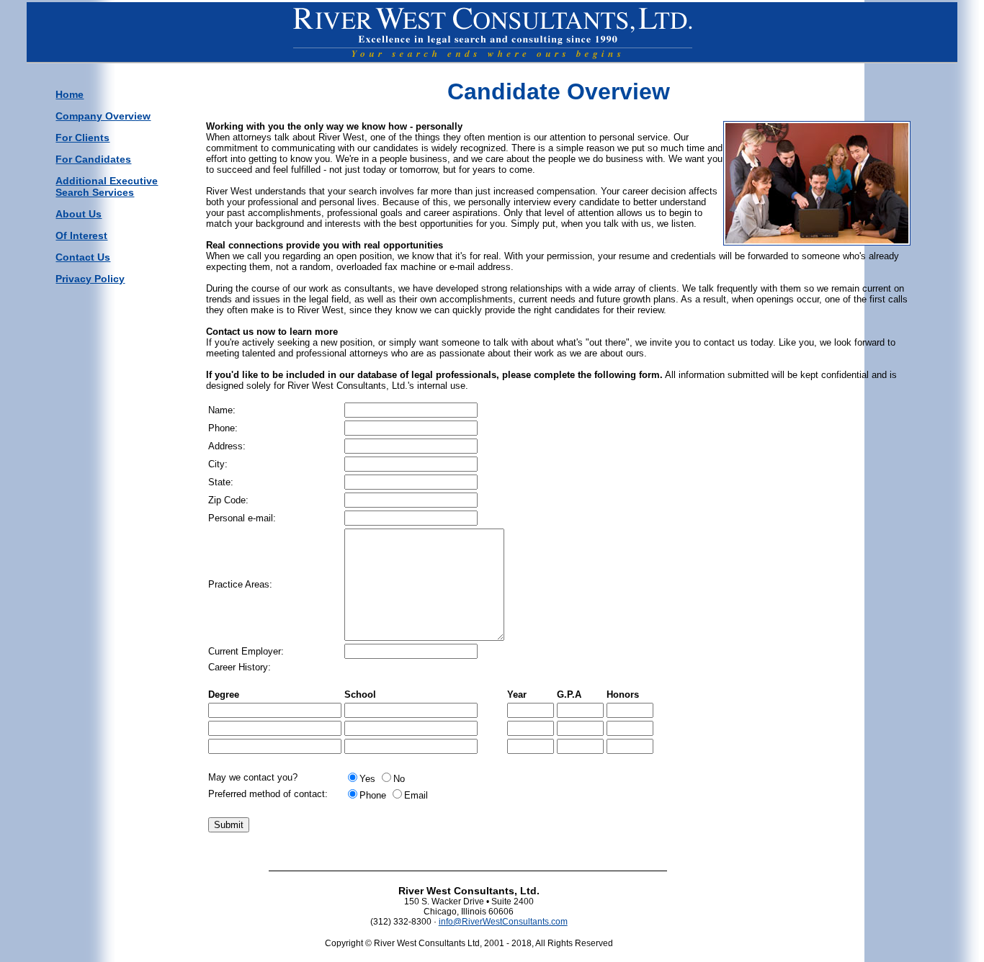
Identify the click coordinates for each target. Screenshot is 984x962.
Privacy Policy (90, 278)
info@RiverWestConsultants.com (503, 922)
